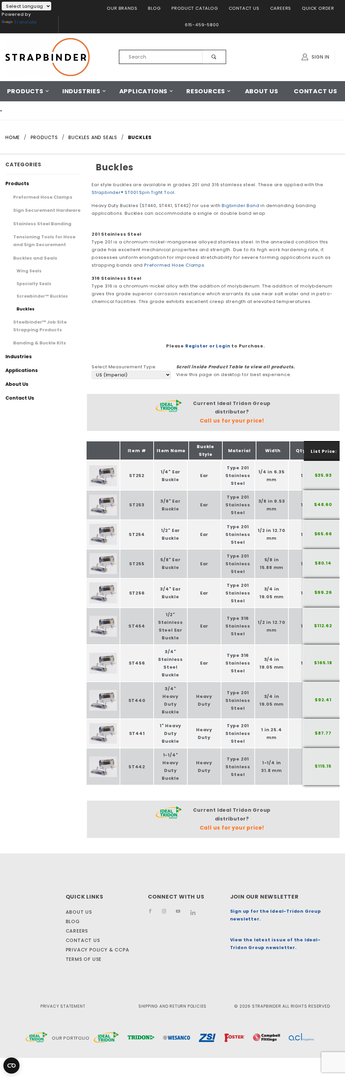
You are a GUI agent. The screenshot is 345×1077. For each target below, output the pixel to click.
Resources (205, 91)
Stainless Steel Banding (42, 224)
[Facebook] (153, 914)
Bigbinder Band (240, 205)
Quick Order (318, 8)
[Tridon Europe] (141, 1038)
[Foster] (234, 1038)
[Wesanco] (176, 1038)
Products (25, 91)
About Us (261, 91)
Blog (154, 8)
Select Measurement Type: (124, 367)
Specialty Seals (34, 284)
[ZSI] (207, 1038)
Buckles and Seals (35, 258)
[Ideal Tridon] (106, 1038)
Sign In (320, 57)
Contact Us (244, 8)
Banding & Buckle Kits (39, 343)
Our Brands (122, 8)
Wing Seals (29, 271)
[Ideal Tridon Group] (37, 1038)
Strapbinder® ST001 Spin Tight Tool (133, 192)
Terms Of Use (84, 959)
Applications (143, 91)
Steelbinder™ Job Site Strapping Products (40, 326)
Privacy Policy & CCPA (97, 949)
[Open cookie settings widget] (11, 1065)
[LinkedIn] (195, 914)
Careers (280, 8)
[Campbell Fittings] (266, 1038)
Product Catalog (194, 8)
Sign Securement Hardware (47, 210)
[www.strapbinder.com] (47, 56)
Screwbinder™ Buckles (42, 296)
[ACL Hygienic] (301, 1038)
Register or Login (207, 346)
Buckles (25, 309)
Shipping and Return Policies (172, 1006)
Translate (25, 22)
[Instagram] (167, 914)
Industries (81, 91)
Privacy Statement (63, 1006)
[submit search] (214, 57)
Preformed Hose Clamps (174, 265)
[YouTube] (181, 914)
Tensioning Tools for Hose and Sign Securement (44, 241)
